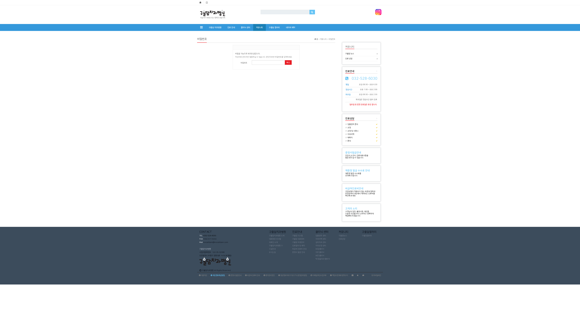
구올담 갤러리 (274, 27)
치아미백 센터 (321, 239)
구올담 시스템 (297, 236)
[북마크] (207, 2)
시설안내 (272, 249)
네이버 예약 (290, 27)
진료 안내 (231, 27)
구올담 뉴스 (349, 54)
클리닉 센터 (245, 27)
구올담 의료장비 (298, 239)
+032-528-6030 (209, 236)
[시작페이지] (200, 2)
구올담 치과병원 (215, 27)
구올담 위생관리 (298, 242)
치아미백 (350, 134)
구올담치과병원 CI (276, 246)
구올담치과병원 (205, 249)
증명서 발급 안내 (298, 252)
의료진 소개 (273, 242)
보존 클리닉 (320, 256)
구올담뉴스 (343, 236)
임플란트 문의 (352, 124)
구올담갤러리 (367, 236)
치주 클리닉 (320, 252)
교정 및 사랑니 (352, 131)
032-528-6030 (364, 78)
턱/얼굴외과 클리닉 (323, 259)
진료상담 (342, 239)
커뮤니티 (259, 27)
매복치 (350, 138)
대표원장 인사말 (275, 239)
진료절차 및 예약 (298, 246)
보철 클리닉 (320, 249)
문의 (349, 141)
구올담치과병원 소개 (276, 236)
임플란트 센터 (321, 236)
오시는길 (272, 252)
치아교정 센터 (321, 246)
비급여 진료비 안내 (299, 249)
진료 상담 (348, 59)
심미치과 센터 (321, 242)
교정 (349, 128)
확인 (288, 62)
